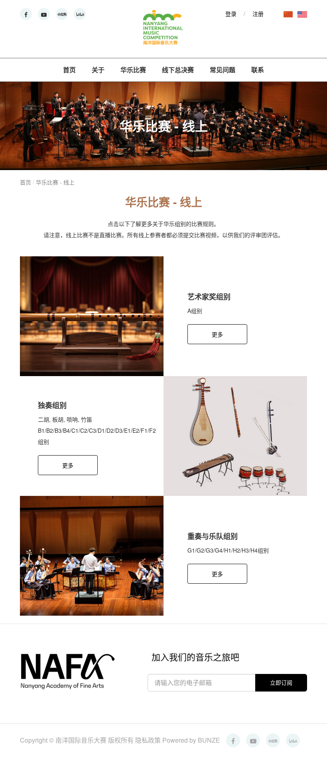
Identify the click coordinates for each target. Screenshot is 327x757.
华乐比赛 (133, 69)
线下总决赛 (178, 69)
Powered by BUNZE (191, 740)
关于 (98, 69)
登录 (230, 14)
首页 (69, 69)
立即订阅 (281, 682)
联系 (257, 69)
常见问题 (222, 69)
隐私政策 (148, 740)
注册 (258, 14)
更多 (217, 334)
